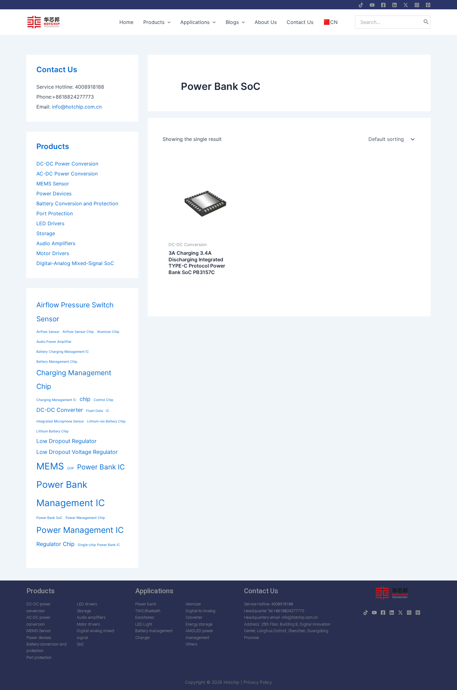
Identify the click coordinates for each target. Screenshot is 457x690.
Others (191, 644)
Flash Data (94, 411)
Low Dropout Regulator (66, 441)
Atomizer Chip (108, 332)
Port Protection (54, 213)
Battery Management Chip (56, 362)
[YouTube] (372, 4)
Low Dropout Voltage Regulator (77, 452)
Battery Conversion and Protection (77, 203)
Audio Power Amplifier (54, 342)
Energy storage (199, 624)
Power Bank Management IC (70, 493)
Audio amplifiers (91, 617)
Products (52, 146)
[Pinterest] (428, 4)
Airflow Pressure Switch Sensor (74, 312)
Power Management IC (80, 530)
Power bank (145, 604)
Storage (45, 233)
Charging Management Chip (73, 379)
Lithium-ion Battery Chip (106, 421)
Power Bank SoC (49, 518)
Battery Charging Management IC (62, 352)
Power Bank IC (101, 467)
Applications (154, 591)
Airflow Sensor (47, 332)
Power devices (38, 637)
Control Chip (103, 400)
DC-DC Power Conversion (67, 164)
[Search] (426, 22)
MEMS (50, 466)
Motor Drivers (52, 253)
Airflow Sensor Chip (78, 332)
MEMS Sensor (52, 183)
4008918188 (282, 604)
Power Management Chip (85, 518)
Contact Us (56, 69)
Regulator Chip (55, 544)
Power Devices (54, 193)
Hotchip (231, 682)
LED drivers (87, 604)
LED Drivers (50, 223)
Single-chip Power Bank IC (99, 545)
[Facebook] (383, 4)
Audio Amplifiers (55, 243)
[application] (167, 22)
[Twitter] (405, 4)
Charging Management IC (56, 400)
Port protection (39, 657)
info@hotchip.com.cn (77, 107)
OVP (70, 468)
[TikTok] (360, 4)
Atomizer (193, 604)
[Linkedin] (394, 4)
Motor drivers (88, 624)
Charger (142, 637)
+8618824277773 (289, 610)
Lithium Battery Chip (52, 431)
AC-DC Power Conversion (67, 173)
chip (85, 399)
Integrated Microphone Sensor (60, 421)
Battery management (154, 630)
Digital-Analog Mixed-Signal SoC (75, 263)
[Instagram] (416, 4)
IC (107, 411)
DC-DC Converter (59, 410)
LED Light (143, 624)
